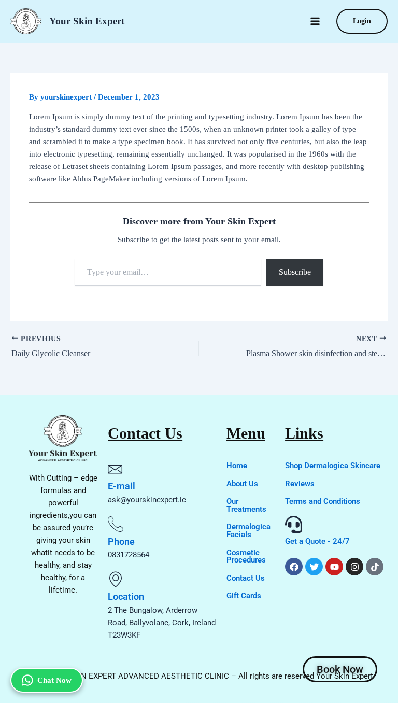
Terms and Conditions (322, 501)
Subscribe (295, 272)
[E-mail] (115, 469)
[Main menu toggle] (315, 21)
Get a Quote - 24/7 (317, 541)
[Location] (115, 579)
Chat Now (54, 680)
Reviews (300, 483)
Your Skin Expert (86, 21)
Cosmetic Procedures (246, 556)
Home (236, 465)
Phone (121, 541)
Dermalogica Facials (248, 530)
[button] (362, 21)
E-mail (121, 486)
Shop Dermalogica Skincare (332, 465)
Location (126, 596)
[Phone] (115, 524)
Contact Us (245, 578)
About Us (242, 483)
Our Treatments (246, 505)
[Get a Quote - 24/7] (293, 524)
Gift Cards (243, 595)
